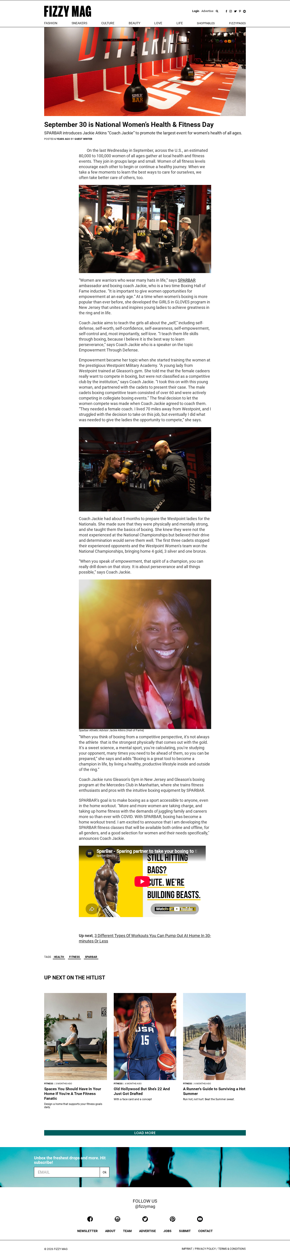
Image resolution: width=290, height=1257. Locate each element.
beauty (134, 23)
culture (107, 23)
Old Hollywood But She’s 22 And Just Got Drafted (142, 1091)
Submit (185, 1231)
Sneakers (79, 23)
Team (127, 1231)
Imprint (187, 1248)
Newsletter (87, 1231)
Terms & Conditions (232, 1248)
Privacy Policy (205, 1248)
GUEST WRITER (83, 139)
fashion (50, 23)
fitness (74, 957)
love (158, 23)
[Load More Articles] (145, 1132)
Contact (205, 1231)
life (179, 23)
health (59, 957)
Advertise (207, 11)
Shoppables (206, 23)
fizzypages (237, 23)
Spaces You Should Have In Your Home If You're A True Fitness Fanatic (72, 1094)
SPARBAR (187, 280)
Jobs (167, 1231)
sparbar (91, 957)
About (110, 1231)
